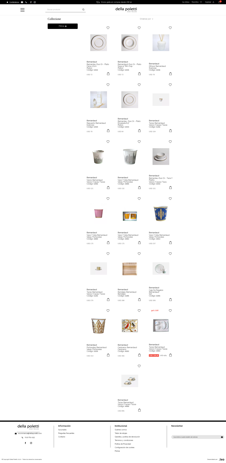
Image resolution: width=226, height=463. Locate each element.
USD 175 (90, 243)
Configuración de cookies (124, 447)
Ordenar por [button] (145, 19)
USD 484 (163, 355)
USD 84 (120, 131)
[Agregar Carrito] (108, 73)
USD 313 (90, 356)
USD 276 (90, 300)
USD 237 (152, 243)
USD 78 (152, 74)
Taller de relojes (121, 433)
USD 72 (89, 74)
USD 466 (121, 356)
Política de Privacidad (123, 444)
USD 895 (121, 411)
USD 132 (121, 188)
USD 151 (152, 188)
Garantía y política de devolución (127, 437)
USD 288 (121, 300)
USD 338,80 (153, 355)
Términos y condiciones (124, 440)
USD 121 (90, 188)
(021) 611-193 (30, 437)
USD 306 (152, 300)
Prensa (117, 451)
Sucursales (62, 430)
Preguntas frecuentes (66, 433)
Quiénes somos (121, 430)
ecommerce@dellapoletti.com (30, 433)
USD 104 (152, 131)
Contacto (61, 437)
